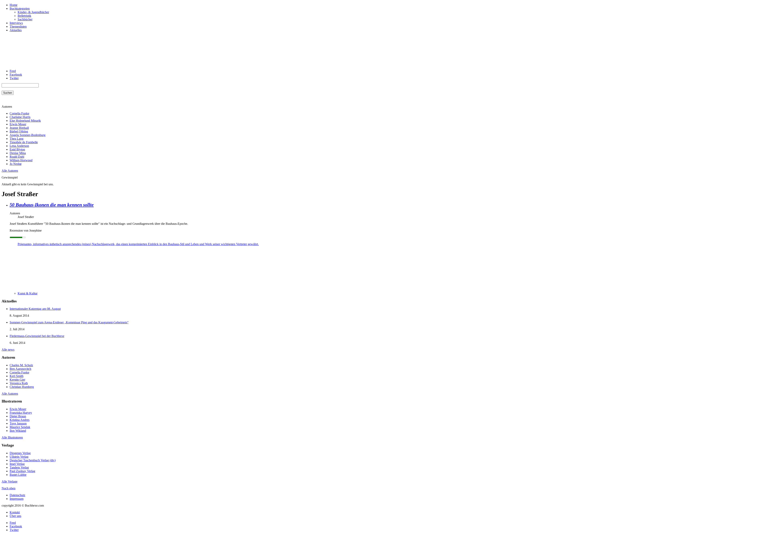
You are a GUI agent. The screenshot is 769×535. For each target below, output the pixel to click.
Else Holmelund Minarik (25, 120)
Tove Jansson (18, 423)
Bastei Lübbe (18, 474)
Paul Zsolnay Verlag (22, 471)
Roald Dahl (17, 156)
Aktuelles (16, 30)
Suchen (7, 92)
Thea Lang (16, 138)
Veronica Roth (19, 383)
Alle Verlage (9, 481)
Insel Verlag (17, 464)
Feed (13, 71)
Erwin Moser (18, 124)
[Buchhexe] (32, 64)
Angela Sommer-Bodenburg (27, 135)
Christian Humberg (22, 386)
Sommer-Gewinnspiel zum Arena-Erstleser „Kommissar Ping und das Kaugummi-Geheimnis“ (69, 322)
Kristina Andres (19, 420)
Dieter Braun (18, 416)
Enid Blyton (17, 149)
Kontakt (15, 512)
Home (13, 5)
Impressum (16, 498)
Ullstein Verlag (19, 456)
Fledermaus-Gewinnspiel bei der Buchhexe (37, 336)
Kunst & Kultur (27, 293)
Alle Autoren (10, 170)
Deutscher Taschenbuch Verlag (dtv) (33, 460)
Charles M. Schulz (21, 365)
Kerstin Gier (17, 379)
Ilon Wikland (18, 430)
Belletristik (24, 15)
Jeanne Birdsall (19, 127)
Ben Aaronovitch (20, 368)
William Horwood (21, 160)
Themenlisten (18, 26)
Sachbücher (25, 19)
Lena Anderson (19, 146)
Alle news (8, 349)
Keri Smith (16, 376)
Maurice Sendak (20, 427)
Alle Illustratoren (12, 437)
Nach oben (8, 488)
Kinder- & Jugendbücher (33, 12)
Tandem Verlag (19, 467)
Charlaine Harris (20, 117)
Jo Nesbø (15, 164)
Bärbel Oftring (19, 131)
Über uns (15, 516)
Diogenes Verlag (20, 453)
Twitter (14, 78)
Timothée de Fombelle (24, 142)
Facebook (16, 74)
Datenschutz (17, 495)
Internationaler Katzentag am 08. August (35, 308)
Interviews (16, 23)
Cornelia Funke (19, 113)
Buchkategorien (20, 8)
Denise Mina (18, 153)
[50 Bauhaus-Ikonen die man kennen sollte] (26, 286)
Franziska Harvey (21, 412)
